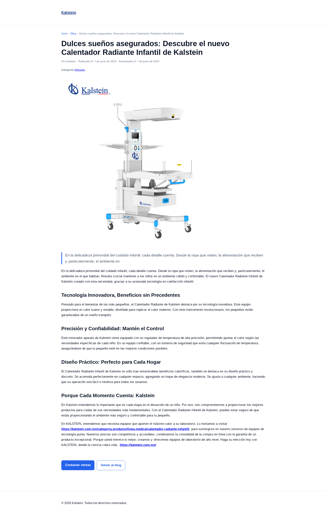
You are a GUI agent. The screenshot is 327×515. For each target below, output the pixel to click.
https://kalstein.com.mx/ (138, 445)
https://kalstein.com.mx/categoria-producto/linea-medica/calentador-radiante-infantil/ (125, 429)
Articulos (80, 69)
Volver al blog (111, 465)
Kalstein (68, 12)
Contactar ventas (78, 465)
